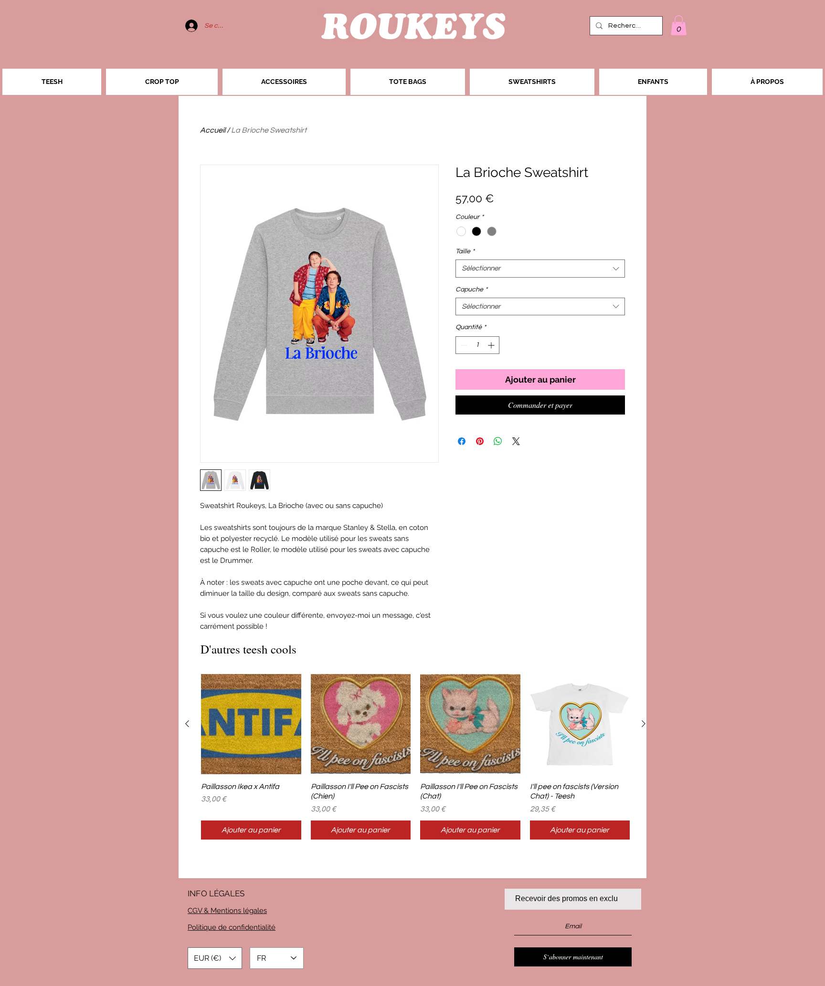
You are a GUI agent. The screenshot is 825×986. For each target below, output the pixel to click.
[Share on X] (516, 441)
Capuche (471, 289)
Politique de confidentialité (231, 927)
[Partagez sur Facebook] (461, 441)
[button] (678, 25)
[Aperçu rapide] (251, 724)
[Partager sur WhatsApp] (498, 441)
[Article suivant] (643, 723)
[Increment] (492, 345)
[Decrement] (463, 345)
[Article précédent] (187, 723)
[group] (415, 757)
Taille (465, 251)
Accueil (212, 130)
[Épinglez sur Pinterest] (480, 441)
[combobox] (540, 268)
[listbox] (215, 958)
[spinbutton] (477, 345)
